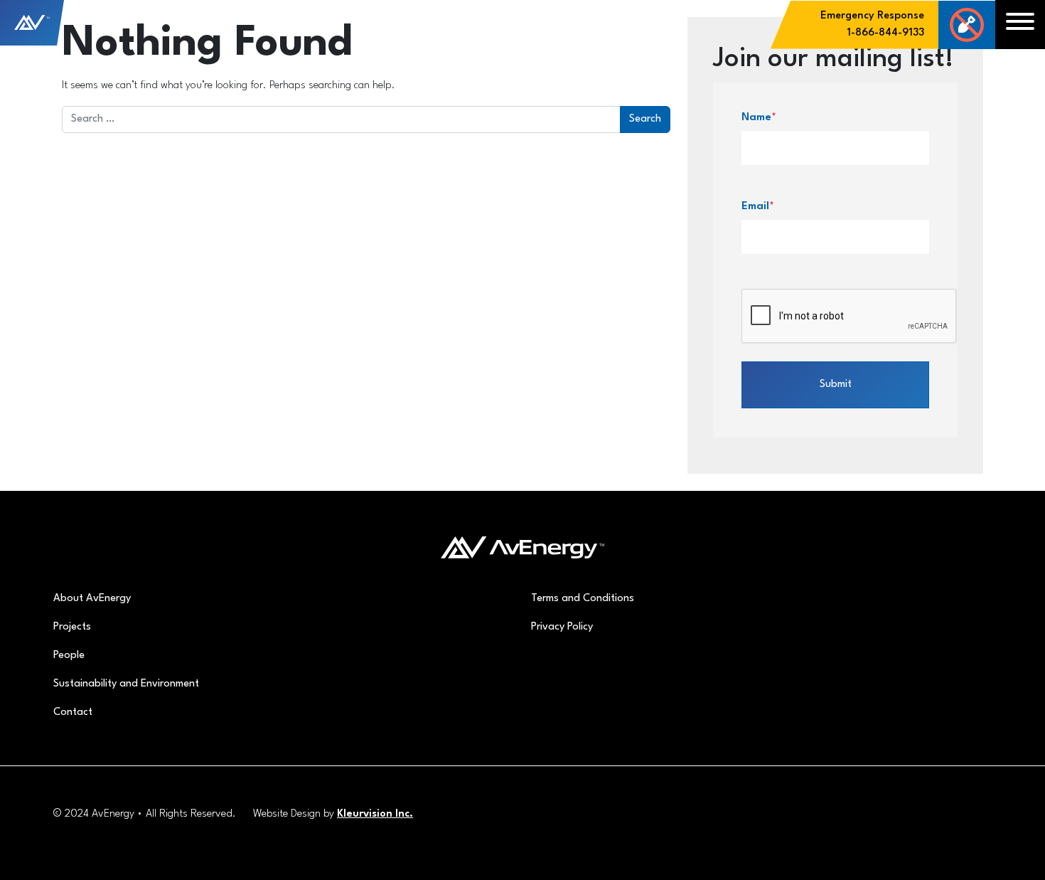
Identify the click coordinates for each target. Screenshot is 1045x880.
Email (757, 206)
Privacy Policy (562, 627)
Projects (72, 627)
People (69, 655)
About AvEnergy (92, 598)
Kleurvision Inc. (375, 814)
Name (758, 117)
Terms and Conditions (582, 598)
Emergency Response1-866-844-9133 (872, 24)
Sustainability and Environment (126, 684)
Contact (72, 712)
